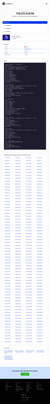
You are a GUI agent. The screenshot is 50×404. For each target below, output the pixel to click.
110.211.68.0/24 (7, 207)
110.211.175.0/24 (39, 283)
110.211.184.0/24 (7, 291)
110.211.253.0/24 (18, 341)
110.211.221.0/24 (18, 318)
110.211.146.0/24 (29, 262)
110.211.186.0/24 (29, 291)
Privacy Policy (39, 387)
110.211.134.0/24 (29, 254)
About (6, 385)
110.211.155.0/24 (40, 268)
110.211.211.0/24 (39, 309)
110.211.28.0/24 (7, 178)
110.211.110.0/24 (29, 236)
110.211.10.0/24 (28, 163)
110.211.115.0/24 (39, 239)
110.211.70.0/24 (28, 207)
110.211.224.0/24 (7, 321)
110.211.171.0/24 (39, 280)
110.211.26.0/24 (28, 175)
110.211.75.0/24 (39, 210)
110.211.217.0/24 (18, 315)
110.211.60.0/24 (7, 201)
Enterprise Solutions (19, 389)
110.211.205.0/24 (18, 306)
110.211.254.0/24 (29, 341)
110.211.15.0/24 (39, 166)
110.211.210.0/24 (29, 309)
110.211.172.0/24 (7, 283)
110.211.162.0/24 (29, 274)
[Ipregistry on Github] (23, 395)
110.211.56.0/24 (7, 198)
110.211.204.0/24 (7, 306)
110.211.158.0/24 (29, 271)
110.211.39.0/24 (39, 183)
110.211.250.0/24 (29, 338)
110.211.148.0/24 (7, 265)
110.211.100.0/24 (7, 230)
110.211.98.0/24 (28, 227)
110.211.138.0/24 (29, 256)
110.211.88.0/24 (7, 221)
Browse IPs (18, 386)
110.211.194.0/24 (29, 297)
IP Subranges (7, 28)
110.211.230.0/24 (29, 324)
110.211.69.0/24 (18, 207)
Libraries (27, 390)
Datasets (27, 386)
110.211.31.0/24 (39, 178)
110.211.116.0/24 (7, 242)
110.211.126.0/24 (29, 248)
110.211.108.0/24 (7, 236)
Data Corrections (19, 387)
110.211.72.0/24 (7, 210)
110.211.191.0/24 (39, 294)
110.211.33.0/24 (18, 181)
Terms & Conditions (40, 389)
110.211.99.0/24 (39, 227)
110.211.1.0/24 (17, 157)
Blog (16, 385)
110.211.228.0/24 (7, 324)
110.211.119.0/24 (39, 242)
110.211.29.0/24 (18, 178)
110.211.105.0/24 (18, 233)
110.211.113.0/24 (18, 239)
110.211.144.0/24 (7, 262)
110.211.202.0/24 (29, 303)
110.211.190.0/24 (29, 294)
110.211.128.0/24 (7, 251)
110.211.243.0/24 (40, 332)
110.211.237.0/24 (18, 329)
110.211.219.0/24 (40, 315)
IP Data (17, 390)
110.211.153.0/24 (18, 268)
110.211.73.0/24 (18, 210)
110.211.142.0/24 (29, 259)
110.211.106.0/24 (29, 233)
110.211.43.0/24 (39, 186)
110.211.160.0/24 (7, 274)
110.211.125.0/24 (18, 248)
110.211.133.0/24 (18, 254)
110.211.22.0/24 (28, 172)
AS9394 (14, 16)
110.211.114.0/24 (29, 239)
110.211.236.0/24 (7, 329)
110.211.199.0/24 (40, 300)
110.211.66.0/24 (28, 204)
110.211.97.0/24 (18, 227)
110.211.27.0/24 (39, 175)
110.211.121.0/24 (18, 245)
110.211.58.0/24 (28, 198)
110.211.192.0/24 (7, 297)
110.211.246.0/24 (29, 335)
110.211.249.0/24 (18, 338)
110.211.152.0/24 (7, 268)
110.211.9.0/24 (17, 163)
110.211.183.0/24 (40, 289)
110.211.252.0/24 (7, 341)
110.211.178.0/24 (29, 286)
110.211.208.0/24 (7, 309)
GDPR (38, 386)
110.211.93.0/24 (18, 224)
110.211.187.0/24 (39, 291)
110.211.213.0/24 (18, 312)
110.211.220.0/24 (7, 318)
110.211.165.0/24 (18, 277)
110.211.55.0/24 (39, 195)
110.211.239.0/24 (40, 329)
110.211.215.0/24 (40, 312)
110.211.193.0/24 (18, 297)
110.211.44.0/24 (7, 189)
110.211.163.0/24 (40, 274)
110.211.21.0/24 (18, 172)
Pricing (6, 389)
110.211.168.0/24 (7, 280)
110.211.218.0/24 (29, 315)
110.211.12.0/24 (7, 166)
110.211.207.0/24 (40, 306)
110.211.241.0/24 (18, 332)
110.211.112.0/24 (7, 239)
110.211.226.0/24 (29, 321)
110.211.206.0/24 (29, 306)
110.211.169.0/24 (18, 280)
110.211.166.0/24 (29, 277)
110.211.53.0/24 (18, 195)
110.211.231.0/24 (40, 324)
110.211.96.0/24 (7, 227)
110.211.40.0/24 (7, 186)
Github (27, 389)
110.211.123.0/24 (40, 245)
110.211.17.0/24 (17, 169)
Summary (6, 22)
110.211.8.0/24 (7, 163)
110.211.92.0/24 (7, 224)
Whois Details (7, 25)
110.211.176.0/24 (7, 286)
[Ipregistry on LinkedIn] (25, 395)
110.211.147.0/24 (39, 262)
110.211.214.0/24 (29, 312)
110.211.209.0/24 (18, 309)
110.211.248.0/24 (7, 338)
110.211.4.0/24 (7, 160)
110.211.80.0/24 (7, 216)
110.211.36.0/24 (7, 183)
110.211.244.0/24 (7, 335)
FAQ (6, 387)
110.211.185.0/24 (18, 291)
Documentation (29, 387)
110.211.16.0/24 (7, 169)
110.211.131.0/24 (39, 251)
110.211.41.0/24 (18, 186)
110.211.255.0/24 (40, 341)
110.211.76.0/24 (7, 213)
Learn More (7, 31)
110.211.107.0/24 (39, 233)
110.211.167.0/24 (39, 277)
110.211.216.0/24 (7, 315)
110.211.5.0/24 (17, 160)
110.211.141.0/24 (18, 259)
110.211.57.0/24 (18, 198)
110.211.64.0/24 (7, 204)
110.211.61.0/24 (18, 201)
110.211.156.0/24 (7, 271)
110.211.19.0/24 (39, 169)
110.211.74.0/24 (28, 210)
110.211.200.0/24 (7, 303)
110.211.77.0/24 (18, 213)
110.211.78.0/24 (28, 213)
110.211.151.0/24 (39, 265)
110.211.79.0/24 (39, 213)
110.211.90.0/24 (28, 221)
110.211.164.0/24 (7, 277)
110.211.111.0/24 (39, 236)
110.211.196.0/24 (7, 300)
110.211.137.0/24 (18, 256)
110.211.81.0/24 (18, 216)
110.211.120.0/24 (7, 245)
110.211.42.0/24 (28, 186)
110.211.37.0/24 (18, 183)
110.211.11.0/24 (39, 163)
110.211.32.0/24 (7, 181)
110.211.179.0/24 (39, 286)
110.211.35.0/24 (39, 181)
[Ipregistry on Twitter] (21, 395)
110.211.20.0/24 (7, 172)
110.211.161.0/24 (18, 274)
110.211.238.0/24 (29, 329)
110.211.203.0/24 (40, 303)
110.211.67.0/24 (39, 204)
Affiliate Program (8, 386)
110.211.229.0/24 (18, 324)
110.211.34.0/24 (28, 181)
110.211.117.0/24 (18, 242)
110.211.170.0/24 (29, 280)
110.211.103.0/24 (40, 230)
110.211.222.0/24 (29, 318)
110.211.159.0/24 (40, 271)
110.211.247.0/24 (40, 335)
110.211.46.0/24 (28, 189)
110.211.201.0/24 (18, 303)
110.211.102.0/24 (29, 230)
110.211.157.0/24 (18, 271)
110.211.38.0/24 (28, 183)
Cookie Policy (39, 385)
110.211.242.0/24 (29, 332)
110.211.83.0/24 (39, 216)
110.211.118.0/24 (29, 242)
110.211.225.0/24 (18, 321)
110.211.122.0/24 (29, 245)
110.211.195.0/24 (40, 297)
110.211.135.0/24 (40, 254)
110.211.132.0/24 (7, 254)
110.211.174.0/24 (29, 283)
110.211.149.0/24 (18, 265)
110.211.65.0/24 (18, 204)
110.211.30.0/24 (28, 178)
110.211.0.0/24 (7, 157)
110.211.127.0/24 (39, 248)
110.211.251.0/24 (40, 338)
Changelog (28, 385)
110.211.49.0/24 (18, 192)
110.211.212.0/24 (7, 312)
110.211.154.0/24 (29, 268)
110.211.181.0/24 (18, 289)
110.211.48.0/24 (7, 192)
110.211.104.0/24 (7, 233)
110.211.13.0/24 (18, 166)
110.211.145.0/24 (18, 262)
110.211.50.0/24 (28, 192)
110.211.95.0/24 (39, 224)
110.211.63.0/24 (39, 201)
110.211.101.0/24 (18, 230)
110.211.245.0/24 (18, 335)
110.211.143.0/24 (40, 259)
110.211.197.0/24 (18, 300)
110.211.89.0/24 (18, 221)
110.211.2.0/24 (28, 157)
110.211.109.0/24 (18, 236)
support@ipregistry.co (25, 400)
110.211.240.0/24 (7, 332)
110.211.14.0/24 (28, 166)
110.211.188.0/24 (7, 294)
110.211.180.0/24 (7, 289)
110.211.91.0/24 (39, 221)
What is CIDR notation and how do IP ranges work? (8, 352)
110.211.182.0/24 (29, 289)
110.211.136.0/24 (7, 256)
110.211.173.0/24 (18, 283)
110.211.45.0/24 (18, 189)
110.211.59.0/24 (39, 198)
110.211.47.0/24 (39, 189)
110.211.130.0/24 (29, 251)
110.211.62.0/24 (28, 201)
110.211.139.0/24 (40, 256)
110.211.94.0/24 (28, 224)
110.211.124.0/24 (7, 248)
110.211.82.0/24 (28, 216)
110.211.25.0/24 (18, 175)
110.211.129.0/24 (18, 251)
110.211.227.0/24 (40, 321)
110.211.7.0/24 (39, 160)
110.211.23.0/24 (39, 172)
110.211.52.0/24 (7, 195)
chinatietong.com (28, 48)
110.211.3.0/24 (39, 157)
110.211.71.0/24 (39, 207)
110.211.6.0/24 (28, 160)
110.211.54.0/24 (28, 195)
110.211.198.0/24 (29, 300)
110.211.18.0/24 (28, 169)
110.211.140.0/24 (7, 259)
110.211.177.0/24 (18, 286)
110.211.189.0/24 (18, 294)
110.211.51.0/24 (39, 192)
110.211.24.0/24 (7, 175)
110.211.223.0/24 (40, 318)
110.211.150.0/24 (29, 265)
